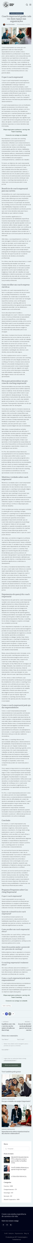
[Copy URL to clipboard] (13, 1013)
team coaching (7, 1005)
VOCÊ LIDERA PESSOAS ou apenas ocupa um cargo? (20, 1168)
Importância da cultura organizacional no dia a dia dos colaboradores (15, 1132)
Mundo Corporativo (16, 13)
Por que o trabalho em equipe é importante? (16, 1101)
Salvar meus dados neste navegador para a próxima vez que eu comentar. (16, 1044)
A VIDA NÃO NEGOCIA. (19, 1176)
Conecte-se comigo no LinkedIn (16, 135)
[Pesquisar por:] (16, 1149)
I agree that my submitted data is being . (15, 1059)
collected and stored (10, 1060)
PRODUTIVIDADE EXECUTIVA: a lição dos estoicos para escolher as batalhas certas (20, 1160)
